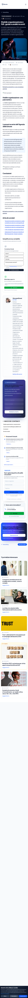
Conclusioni (5, 429)
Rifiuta (5, 996)
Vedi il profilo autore (17, 374)
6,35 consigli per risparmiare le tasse (14, 229)
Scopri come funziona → (8, 538)
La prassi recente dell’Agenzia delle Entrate (12, 426)
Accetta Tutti (23, 996)
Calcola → (8, 452)
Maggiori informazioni (5, 993)
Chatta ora (15, 287)
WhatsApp (15, 513)
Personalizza (14, 996)
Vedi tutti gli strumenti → (9, 464)
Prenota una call (14, 535)
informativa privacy (13, 266)
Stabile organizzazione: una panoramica (11, 424)
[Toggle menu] (25, 4)
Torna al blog (6, 12)
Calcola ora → (9, 444)
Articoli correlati (6, 431)
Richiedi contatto (14, 412)
